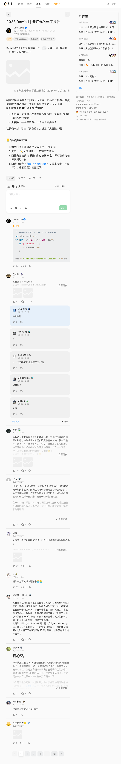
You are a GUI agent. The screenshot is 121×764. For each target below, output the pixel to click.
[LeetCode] (8, 4)
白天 (15, 532)
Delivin (21, 400)
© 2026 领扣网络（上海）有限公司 (91, 119)
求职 (47, 4)
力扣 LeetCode (20, 39)
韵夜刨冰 (22, 309)
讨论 (38, 4)
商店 (55, 4)
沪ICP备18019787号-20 (87, 104)
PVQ (15, 478)
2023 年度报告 (47, 39)
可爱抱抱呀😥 (19, 722)
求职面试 (34, 39)
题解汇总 (30, 685)
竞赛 (29, 4)
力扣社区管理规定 (36, 163)
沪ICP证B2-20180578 (86, 108)
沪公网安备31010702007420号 (93, 112)
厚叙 (15, 429)
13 (54, 754)
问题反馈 (80, 100)
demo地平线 (24, 354)
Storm (16, 647)
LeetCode (19, 27)
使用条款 (100, 97)
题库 (20, 4)
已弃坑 (16, 274)
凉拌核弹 (17, 701)
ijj (13, 574)
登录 (114, 4)
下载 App (83, 115)
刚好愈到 (22, 332)
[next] (61, 753)
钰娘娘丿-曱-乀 (20, 595)
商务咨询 (90, 97)
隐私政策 (111, 97)
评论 (63, 207)
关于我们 (80, 97)
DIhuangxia (24, 377)
